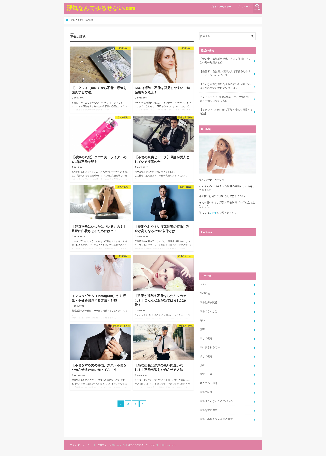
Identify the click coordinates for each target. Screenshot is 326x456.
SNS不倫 (205, 293)
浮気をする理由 (209, 410)
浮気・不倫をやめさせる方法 (216, 419)
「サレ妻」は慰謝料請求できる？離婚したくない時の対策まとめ (225, 60)
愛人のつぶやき (209, 383)
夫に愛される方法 (210, 347)
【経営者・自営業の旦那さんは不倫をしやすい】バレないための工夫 (225, 73)
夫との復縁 (206, 338)
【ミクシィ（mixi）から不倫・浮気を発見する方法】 (226, 111)
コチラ (213, 212)
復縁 (202, 365)
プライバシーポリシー (221, 6)
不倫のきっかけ (209, 311)
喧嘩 (202, 329)
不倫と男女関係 (209, 302)
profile (203, 284)
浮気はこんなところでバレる (216, 401)
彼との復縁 (206, 356)
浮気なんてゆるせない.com (101, 7)
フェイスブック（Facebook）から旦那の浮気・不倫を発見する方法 (224, 99)
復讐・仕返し (207, 374)
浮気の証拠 (206, 392)
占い (202, 320)
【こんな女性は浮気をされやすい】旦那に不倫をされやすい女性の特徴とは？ (225, 86)
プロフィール (244, 6)
